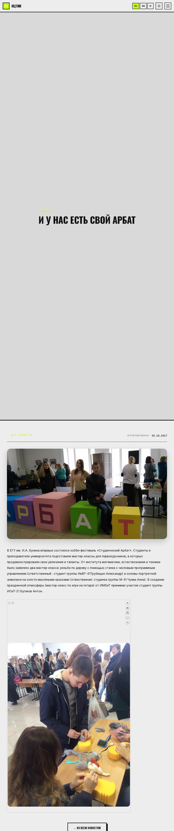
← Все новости (19, 435)
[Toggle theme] (159, 6)
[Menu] (167, 6)
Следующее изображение (12, 602)
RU (135, 6)
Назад (127, 621)
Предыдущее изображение (9, 602)
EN (143, 6)
